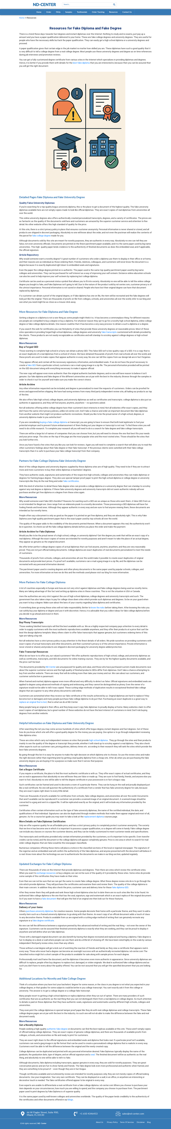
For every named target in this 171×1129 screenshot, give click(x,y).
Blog (149, 1122)
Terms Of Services (127, 1122)
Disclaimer (142, 1122)
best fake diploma (81, 63)
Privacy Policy (113, 1122)
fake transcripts (109, 332)
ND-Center (51, 667)
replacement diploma (94, 816)
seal (93, 1054)
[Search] (114, 5)
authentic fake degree (57, 1029)
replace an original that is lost (33, 702)
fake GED (31, 365)
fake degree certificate (43, 920)
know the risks (98, 607)
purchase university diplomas (40, 911)
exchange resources (46, 873)
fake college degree (41, 235)
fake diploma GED (120, 887)
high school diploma (98, 740)
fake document (49, 898)
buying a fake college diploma (53, 422)
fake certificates (71, 481)
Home (21, 18)
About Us (101, 1122)
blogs (70, 1099)
